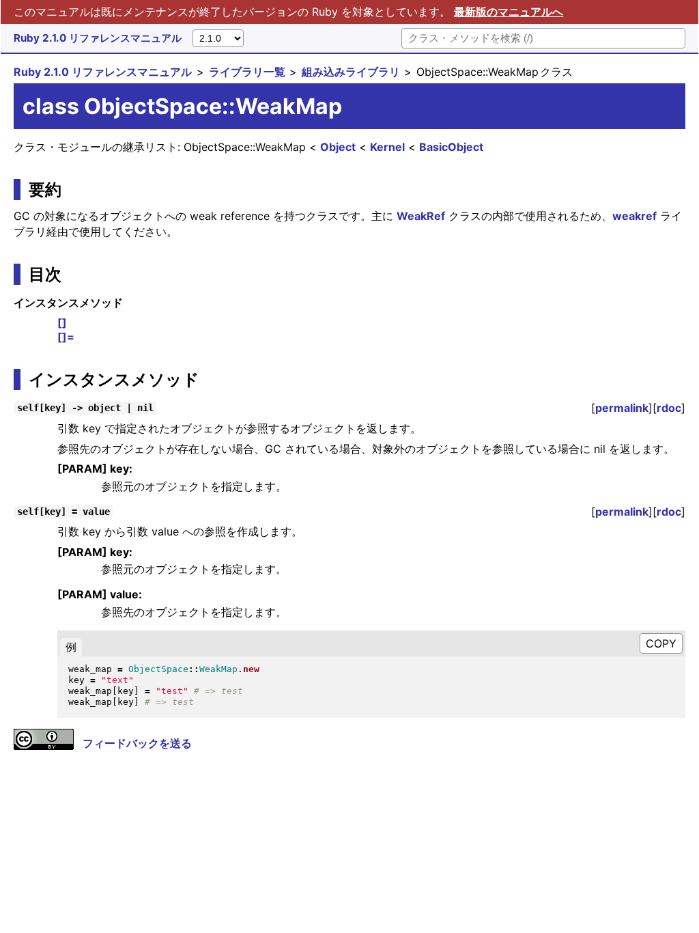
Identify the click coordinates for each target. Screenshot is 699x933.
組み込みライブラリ (351, 72)
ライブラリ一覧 (247, 72)
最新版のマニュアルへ (508, 11)
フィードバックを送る (137, 743)
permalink (621, 408)
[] (62, 322)
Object (338, 147)
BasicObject (451, 147)
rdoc (669, 408)
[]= (65, 337)
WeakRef (421, 216)
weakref (634, 216)
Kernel (387, 147)
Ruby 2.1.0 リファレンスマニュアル (98, 37)
